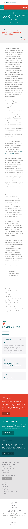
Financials (5, 484)
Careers (5, 486)
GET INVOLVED (8, 433)
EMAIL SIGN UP (8, 454)
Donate (24, 7)
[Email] (23, 39)
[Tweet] (21, 39)
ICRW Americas (14, 504)
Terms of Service (14, 525)
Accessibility (14, 522)
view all (5, 333)
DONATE (6, 414)
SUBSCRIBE (7, 479)
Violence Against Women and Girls (11, 33)
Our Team (5, 490)
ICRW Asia (14, 508)
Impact (4, 488)
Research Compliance (9, 492)
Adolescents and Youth (9, 31)
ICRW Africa (14, 506)
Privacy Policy (14, 520)
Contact (5, 483)
